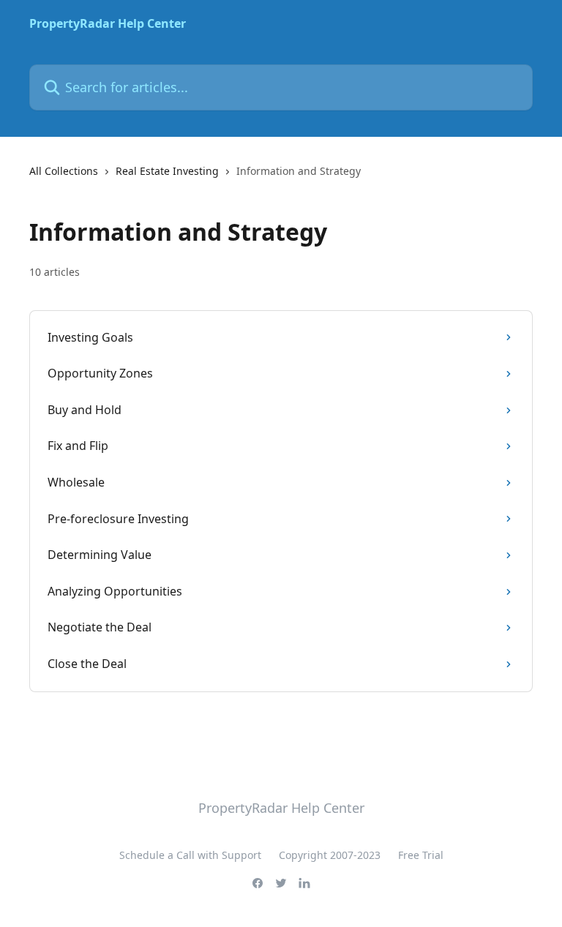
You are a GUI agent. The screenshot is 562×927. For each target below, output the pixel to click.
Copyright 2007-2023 (330, 855)
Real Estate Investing (167, 171)
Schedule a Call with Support (190, 855)
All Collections (63, 171)
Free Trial (420, 855)
